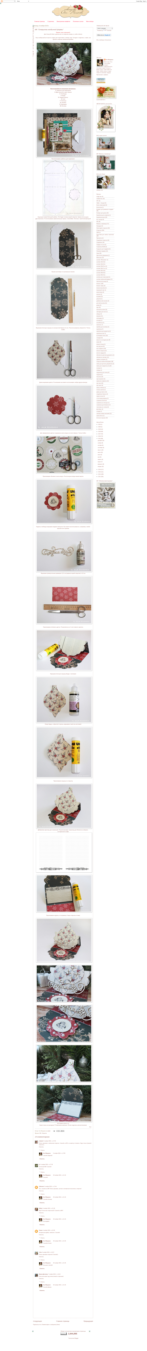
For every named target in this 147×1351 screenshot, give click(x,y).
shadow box (99, 198)
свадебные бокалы (101, 394)
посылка (98, 376)
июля (99, 452)
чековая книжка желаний (102, 413)
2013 (99, 472)
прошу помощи (100, 387)
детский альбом (100, 303)
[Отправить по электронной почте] (57, 1131)
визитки (98, 294)
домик (98, 305)
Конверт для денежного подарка (104, 209)
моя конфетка (100, 348)
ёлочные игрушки (100, 418)
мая (99, 457)
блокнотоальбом (100, 288)
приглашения (99, 379)
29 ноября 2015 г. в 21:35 (59, 1241)
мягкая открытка (100, 350)
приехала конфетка (101, 381)
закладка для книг (101, 311)
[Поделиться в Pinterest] (63, 1131)
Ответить (41, 1147)
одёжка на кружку (101, 359)
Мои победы (89, 21)
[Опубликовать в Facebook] (62, 1131)
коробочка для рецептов (102, 331)
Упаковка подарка (101, 251)
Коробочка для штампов (102, 215)
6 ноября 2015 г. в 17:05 (59, 1153)
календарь (99, 318)
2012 (99, 474)
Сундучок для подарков (102, 249)
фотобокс (98, 409)
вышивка (98, 296)
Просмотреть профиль (102, 74)
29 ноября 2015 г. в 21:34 (59, 1175)
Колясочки (99, 207)
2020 (99, 426)
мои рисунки (99, 346)
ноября (100, 443)
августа (100, 450)
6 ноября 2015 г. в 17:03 (50, 1141)
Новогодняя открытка (101, 228)
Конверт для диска (101, 213)
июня (99, 454)
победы (98, 370)
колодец (98, 320)
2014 (99, 469)
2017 (99, 434)
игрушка (98, 316)
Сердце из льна (100, 244)
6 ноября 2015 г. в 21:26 (49, 1208)
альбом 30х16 (100, 270)
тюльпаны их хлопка (101, 407)
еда (97, 307)
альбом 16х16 (100, 262)
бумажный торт (100, 290)
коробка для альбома (102, 326)
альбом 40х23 (100, 275)
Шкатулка (98, 257)
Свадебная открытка (101, 240)
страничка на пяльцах (102, 402)
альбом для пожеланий (102, 277)
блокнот (98, 283)
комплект (98, 324)
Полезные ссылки (78, 21)
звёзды (98, 314)
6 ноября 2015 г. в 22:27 (48, 1252)
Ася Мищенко (47, 1153)
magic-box (99, 196)
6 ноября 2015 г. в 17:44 (50, 1186)
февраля (100, 464)
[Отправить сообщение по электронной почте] (54, 1131)
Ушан (97, 253)
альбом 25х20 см (100, 266)
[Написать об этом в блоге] (59, 1131)
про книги (98, 385)
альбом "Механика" (101, 259)
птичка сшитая (100, 389)
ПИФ (97, 232)
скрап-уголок (99, 396)
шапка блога (99, 415)
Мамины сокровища (101, 223)
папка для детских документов (104, 363)
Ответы (42, 1150)
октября (100, 445)
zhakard (41, 1141)
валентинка (99, 292)
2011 (99, 476)
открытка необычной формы (103, 361)
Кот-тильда (99, 219)
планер (98, 368)
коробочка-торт (100, 333)
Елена (40, 1230)
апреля (100, 459)
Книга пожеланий (100, 205)
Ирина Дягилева (43, 1274)
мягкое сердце (100, 353)
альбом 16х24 (100, 264)
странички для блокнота (102, 404)
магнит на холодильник (102, 340)
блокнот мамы (100, 285)
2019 (99, 429)
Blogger (76, 1338)
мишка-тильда (100, 344)
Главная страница (39, 21)
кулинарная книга (100, 335)
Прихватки (99, 238)
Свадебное (99, 242)
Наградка (98, 226)
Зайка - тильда (100, 203)
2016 (99, 436)
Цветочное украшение (102, 255)
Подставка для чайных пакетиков (105, 234)
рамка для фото (100, 392)
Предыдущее (88, 1321)
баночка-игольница (101, 281)
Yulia (40, 1252)
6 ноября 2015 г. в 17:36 (47, 1164)
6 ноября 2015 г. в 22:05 (49, 1230)
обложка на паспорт (101, 357)
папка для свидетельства (103, 365)
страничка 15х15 (100, 400)
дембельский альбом (101, 301)
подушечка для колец (102, 372)
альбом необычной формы (103, 279)
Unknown (41, 1186)
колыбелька (99, 322)
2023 (99, 424)
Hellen (40, 1208)
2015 (99, 438)
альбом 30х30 (100, 272)
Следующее (37, 1321)
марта (99, 461)
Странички (50, 21)
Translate (109, 30)
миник (98, 342)
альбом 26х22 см (100, 268)
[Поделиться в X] (60, 1131)
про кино (98, 383)
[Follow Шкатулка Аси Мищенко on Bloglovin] (103, 36)
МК (40, 1133)
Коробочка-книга (100, 217)
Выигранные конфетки (63, 21)
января (100, 466)
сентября (100, 447)
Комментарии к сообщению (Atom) (51, 1324)
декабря (100, 440)
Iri (39, 1164)
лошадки (98, 337)
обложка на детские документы (104, 355)
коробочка (99, 329)
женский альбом (100, 309)
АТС (97, 200)
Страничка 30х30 (100, 246)
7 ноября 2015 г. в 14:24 (54, 1274)
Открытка (44, 1133)
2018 (99, 431)
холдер (98, 411)
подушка (98, 374)
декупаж (98, 298)
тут (68, 1123)
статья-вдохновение (101, 398)
